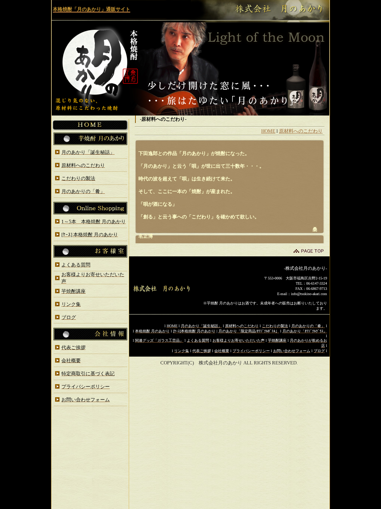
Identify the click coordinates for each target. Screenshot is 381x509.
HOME (268, 131)
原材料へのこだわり (301, 131)
